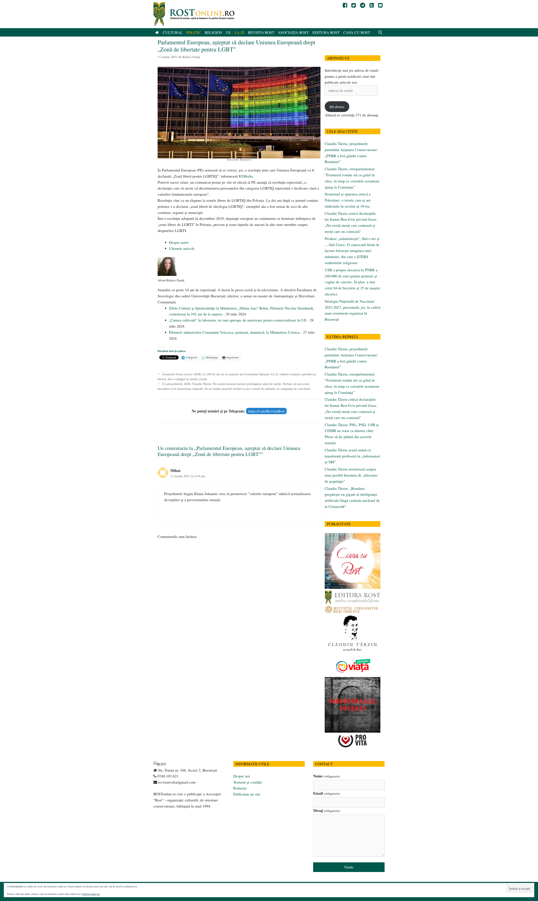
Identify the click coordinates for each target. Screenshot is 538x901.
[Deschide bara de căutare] (380, 32)
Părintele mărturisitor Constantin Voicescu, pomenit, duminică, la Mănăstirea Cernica (234, 332)
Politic (193, 32)
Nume (326, 776)
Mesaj (326, 810)
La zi (239, 32)
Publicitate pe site (246, 794)
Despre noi (241, 775)
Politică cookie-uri (91, 894)
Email (326, 793)
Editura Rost (326, 32)
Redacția (240, 787)
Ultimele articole (182, 248)
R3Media (246, 176)
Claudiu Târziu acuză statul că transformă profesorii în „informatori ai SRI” (352, 456)
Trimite (348, 867)
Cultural (173, 32)
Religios (213, 32)
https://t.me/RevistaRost (266, 411)
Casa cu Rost (356, 32)
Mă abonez (337, 106)
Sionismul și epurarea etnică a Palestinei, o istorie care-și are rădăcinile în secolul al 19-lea (348, 200)
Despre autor (179, 242)
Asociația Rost (293, 32)
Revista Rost (261, 32)
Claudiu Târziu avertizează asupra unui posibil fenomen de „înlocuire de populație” (351, 475)
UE (228, 32)
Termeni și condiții (247, 782)
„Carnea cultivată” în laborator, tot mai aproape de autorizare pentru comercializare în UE (237, 320)
